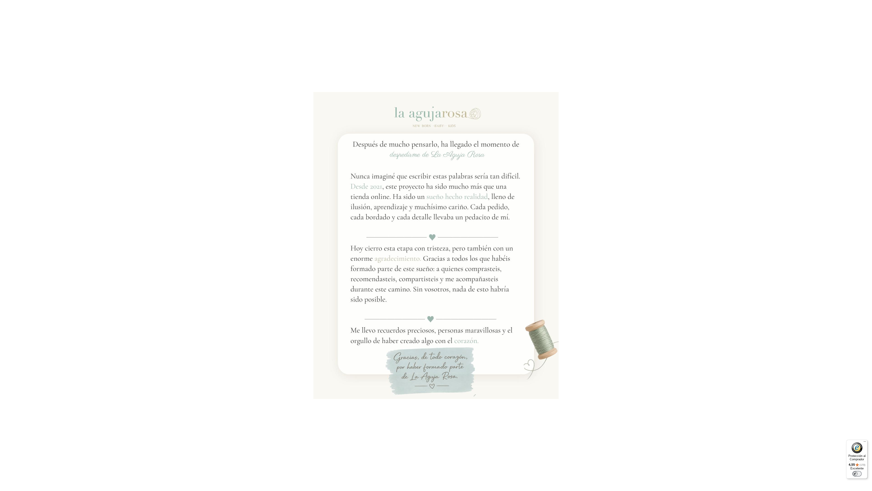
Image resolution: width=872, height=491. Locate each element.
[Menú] (864, 442)
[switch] (857, 473)
